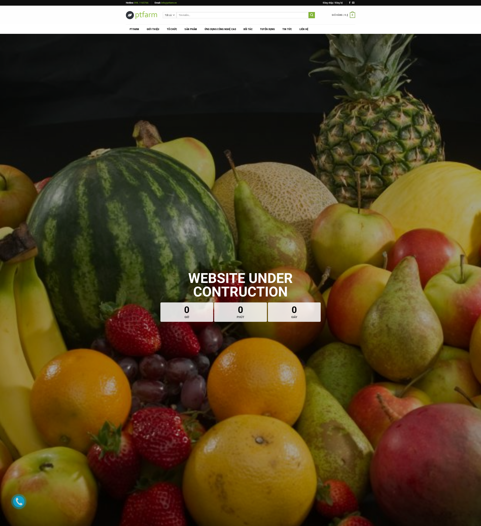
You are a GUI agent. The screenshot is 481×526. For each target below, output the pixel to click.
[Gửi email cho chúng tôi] (353, 3)
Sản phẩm (191, 29)
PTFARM (134, 29)
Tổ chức (172, 29)
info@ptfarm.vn (169, 3)
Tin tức (287, 29)
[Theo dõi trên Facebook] (350, 3)
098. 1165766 (141, 3)
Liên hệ (304, 29)
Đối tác (248, 29)
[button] (333, 3)
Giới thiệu (153, 29)
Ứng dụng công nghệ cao (220, 29)
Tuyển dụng (267, 29)
